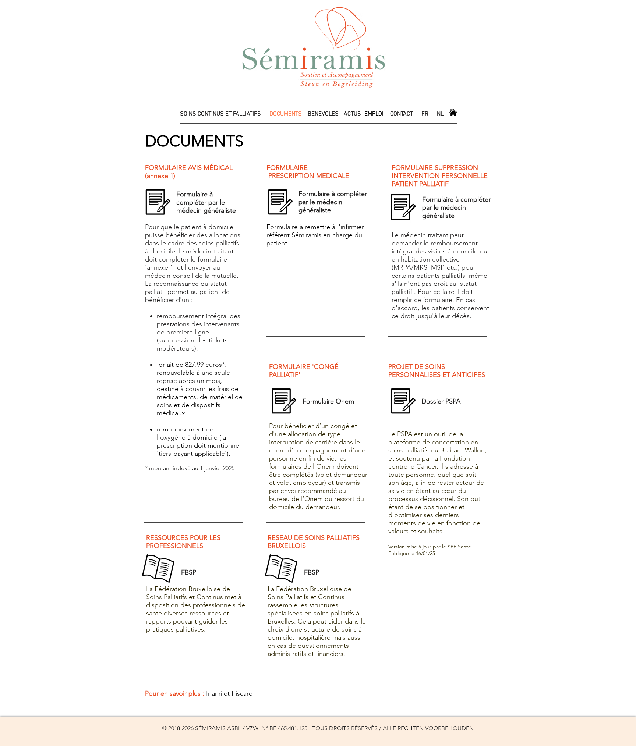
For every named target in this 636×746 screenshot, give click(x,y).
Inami (214, 693)
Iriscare (242, 693)
